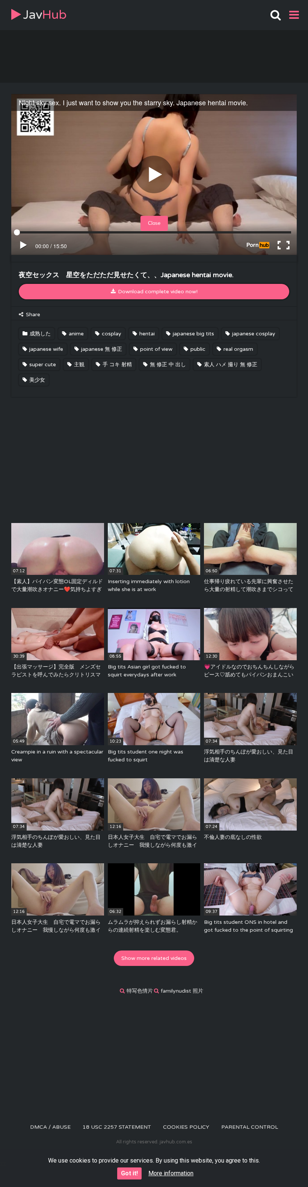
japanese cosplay (253, 333)
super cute (42, 364)
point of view (155, 349)
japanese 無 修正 (101, 349)
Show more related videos (154, 958)
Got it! (129, 1173)
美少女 (36, 380)
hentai (146, 333)
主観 (78, 364)
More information (170, 1173)
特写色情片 (140, 991)
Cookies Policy (186, 1127)
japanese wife (45, 349)
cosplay (110, 333)
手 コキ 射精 (116, 364)
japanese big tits (192, 333)
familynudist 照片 (182, 991)
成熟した (39, 333)
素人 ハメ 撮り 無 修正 (229, 364)
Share (32, 314)
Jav (45, 15)
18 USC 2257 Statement (117, 1127)
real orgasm (237, 349)
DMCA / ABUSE (50, 1127)
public (197, 349)
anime (75, 333)
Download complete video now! (157, 291)
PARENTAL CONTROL (249, 1127)
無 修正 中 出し (167, 364)
